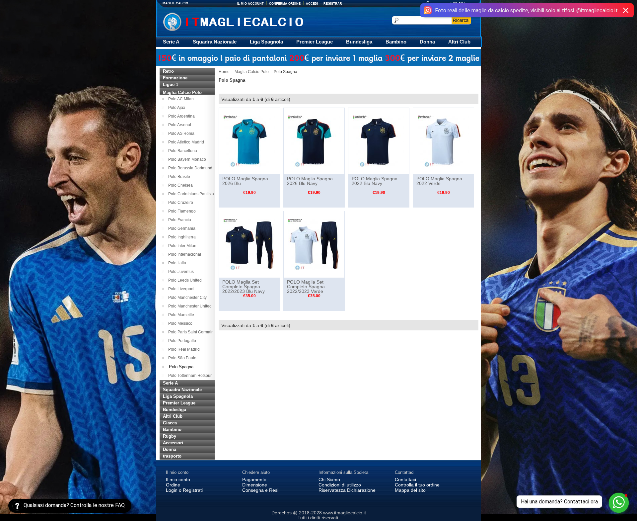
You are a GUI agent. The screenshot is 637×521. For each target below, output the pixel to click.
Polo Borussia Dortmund (189, 168)
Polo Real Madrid (183, 349)
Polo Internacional (183, 254)
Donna (427, 41)
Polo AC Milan (180, 99)
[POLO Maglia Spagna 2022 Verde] (443, 140)
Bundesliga (359, 41)
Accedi (312, 3)
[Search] (461, 20)
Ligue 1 (170, 84)
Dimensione (254, 484)
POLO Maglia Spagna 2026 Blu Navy (310, 181)
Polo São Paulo (181, 358)
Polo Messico (179, 323)
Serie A (171, 41)
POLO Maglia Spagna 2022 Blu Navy (374, 181)
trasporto (172, 456)
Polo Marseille (180, 314)
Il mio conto (178, 479)
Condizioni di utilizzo (339, 484)
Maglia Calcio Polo (252, 71)
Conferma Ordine (285, 3)
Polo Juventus (180, 271)
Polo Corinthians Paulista (190, 194)
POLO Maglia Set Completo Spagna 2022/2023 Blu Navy (243, 286)
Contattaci (405, 479)
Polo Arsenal (178, 125)
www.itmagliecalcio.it (344, 512)
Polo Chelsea (179, 185)
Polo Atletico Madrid (185, 142)
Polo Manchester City (186, 297)
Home (224, 71)
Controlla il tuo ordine (417, 484)
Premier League (314, 41)
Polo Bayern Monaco (186, 159)
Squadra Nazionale (215, 41)
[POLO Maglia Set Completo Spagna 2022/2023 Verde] (314, 244)
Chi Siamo (329, 479)
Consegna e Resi (260, 490)
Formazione (175, 77)
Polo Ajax (175, 107)
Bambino (396, 41)
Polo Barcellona (181, 150)
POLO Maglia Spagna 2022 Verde (439, 181)
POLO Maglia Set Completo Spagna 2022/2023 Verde (306, 286)
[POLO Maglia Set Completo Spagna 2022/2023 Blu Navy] (249, 244)
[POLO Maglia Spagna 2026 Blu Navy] (314, 140)
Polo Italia (176, 263)
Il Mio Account (250, 3)
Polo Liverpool (180, 289)
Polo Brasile (178, 176)
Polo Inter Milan (181, 245)
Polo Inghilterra (181, 237)
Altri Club (459, 41)
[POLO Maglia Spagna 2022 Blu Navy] (378, 140)
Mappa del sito (410, 490)
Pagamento (254, 479)
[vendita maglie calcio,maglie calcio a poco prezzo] (247, 21)
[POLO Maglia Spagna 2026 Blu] (249, 140)
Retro (168, 71)
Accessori (173, 442)
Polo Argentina (180, 116)
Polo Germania (180, 228)
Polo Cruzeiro (179, 202)
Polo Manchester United (189, 306)
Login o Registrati (184, 490)
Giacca (170, 422)
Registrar (332, 3)
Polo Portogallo (181, 340)
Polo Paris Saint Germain (190, 332)
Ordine (173, 484)
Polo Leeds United (184, 280)
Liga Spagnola (266, 41)
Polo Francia (178, 219)
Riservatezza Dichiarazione (347, 490)
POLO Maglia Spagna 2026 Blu (245, 181)
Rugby (169, 436)
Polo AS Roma (180, 133)
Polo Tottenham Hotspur (189, 375)
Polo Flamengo (181, 211)
